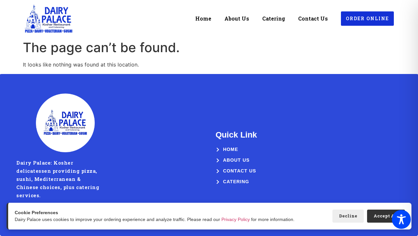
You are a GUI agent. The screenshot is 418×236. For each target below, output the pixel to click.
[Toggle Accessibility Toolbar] (401, 219)
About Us (236, 18)
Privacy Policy (235, 219)
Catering (273, 18)
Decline (348, 216)
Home (203, 18)
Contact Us (313, 18)
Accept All (386, 216)
